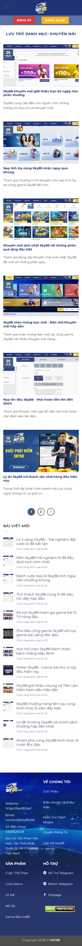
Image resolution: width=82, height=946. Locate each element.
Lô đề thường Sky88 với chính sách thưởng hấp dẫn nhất (47, 724)
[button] (6, 7)
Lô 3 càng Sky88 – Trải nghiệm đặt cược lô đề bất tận (46, 541)
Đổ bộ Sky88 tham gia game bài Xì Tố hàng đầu (46, 614)
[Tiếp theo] (50, 512)
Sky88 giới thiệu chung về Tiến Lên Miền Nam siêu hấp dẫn (47, 688)
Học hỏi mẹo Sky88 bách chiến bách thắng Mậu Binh (43, 651)
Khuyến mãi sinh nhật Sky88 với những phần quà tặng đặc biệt (39, 247)
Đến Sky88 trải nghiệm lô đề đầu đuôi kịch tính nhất (45, 560)
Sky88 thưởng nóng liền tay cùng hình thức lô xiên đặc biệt (45, 706)
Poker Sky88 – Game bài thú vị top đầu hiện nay (46, 669)
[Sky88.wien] (41, 7)
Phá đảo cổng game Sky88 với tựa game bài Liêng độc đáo (46, 633)
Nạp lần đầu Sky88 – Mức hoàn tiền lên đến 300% (38, 401)
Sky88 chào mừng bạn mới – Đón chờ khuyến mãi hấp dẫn (40, 324)
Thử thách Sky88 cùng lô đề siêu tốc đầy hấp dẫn (44, 596)
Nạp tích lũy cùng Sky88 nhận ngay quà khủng (35, 170)
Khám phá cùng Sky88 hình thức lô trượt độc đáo (47, 742)
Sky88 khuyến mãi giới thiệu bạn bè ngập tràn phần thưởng (40, 93)
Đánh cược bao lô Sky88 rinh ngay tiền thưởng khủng (46, 578)
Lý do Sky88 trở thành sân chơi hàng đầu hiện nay (40, 478)
